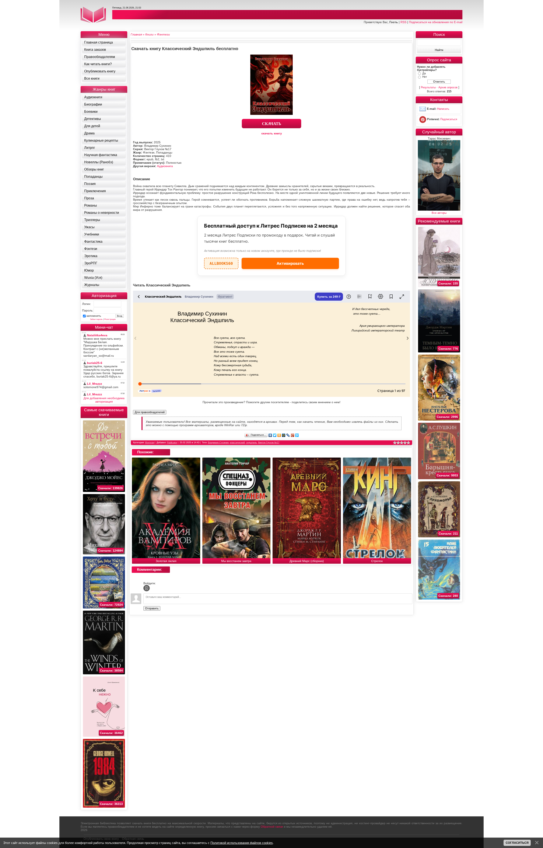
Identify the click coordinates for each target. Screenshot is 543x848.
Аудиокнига (165, 166)
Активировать (290, 263)
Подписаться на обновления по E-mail (435, 22)
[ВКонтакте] (270, 435)
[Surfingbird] (297, 435)
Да (424, 73)
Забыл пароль (96, 319)
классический (237, 442)
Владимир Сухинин (218, 442)
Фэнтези (149, 442)
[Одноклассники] (279, 435)
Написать (443, 108)
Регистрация (110, 319)
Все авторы (439, 212)
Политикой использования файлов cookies (241, 843)
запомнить (93, 315)
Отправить (152, 608)
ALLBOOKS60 (221, 262)
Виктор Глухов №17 (268, 442)
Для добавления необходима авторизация (104, 399)
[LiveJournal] (288, 435)
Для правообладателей (150, 412)
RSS (403, 22)
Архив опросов (448, 87)
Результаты (428, 87)
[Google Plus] (292, 435)
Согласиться (517, 842)
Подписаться (448, 119)
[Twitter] (275, 435)
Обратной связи (272, 826)
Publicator (172, 442)
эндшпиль (251, 442)
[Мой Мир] (283, 435)
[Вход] (146, 588)
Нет (424, 76)
